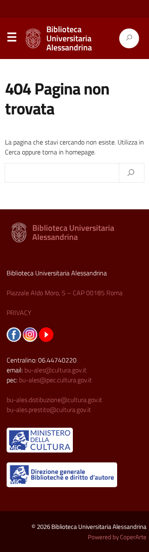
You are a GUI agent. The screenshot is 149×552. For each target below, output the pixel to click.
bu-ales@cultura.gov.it (55, 370)
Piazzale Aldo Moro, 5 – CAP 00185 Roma (65, 293)
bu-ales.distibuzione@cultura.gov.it (54, 400)
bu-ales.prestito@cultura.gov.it (49, 410)
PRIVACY (19, 312)
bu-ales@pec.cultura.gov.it (55, 380)
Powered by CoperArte (117, 537)
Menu (11, 38)
